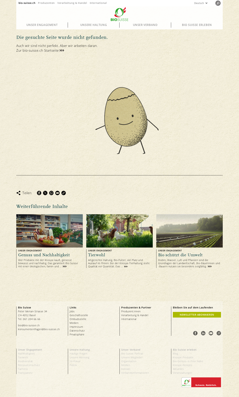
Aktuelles (178, 369)
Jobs (72, 311)
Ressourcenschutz (29, 365)
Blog (175, 353)
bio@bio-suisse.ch (29, 325)
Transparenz (25, 372)
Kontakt (125, 369)
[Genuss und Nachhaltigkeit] (49, 241)
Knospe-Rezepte (182, 365)
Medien (74, 323)
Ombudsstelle (78, 319)
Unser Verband (145, 25)
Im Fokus (75, 361)
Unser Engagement (42, 25)
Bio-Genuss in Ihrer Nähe (188, 361)
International (98, 3)
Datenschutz (77, 330)
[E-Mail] (57, 193)
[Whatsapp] (51, 193)
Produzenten (46, 3)
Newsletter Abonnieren (197, 314)
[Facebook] (39, 193)
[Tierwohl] (119, 241)
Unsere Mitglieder (132, 357)
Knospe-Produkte (183, 357)
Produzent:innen (131, 311)
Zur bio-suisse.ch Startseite (37, 50)
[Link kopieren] (63, 193)
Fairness (23, 369)
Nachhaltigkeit (26, 353)
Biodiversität (25, 361)
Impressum (76, 326)
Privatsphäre (77, 334)
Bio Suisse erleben (197, 25)
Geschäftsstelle (79, 315)
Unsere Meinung (79, 357)
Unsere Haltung (93, 25)
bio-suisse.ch (27, 3)
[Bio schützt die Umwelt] (189, 241)
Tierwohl (23, 357)
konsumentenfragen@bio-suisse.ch (39, 329)
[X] (45, 193)
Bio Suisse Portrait (132, 353)
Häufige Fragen (78, 353)
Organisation (128, 361)
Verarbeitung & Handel (72, 3)
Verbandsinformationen (135, 372)
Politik (73, 365)
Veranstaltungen (182, 372)
